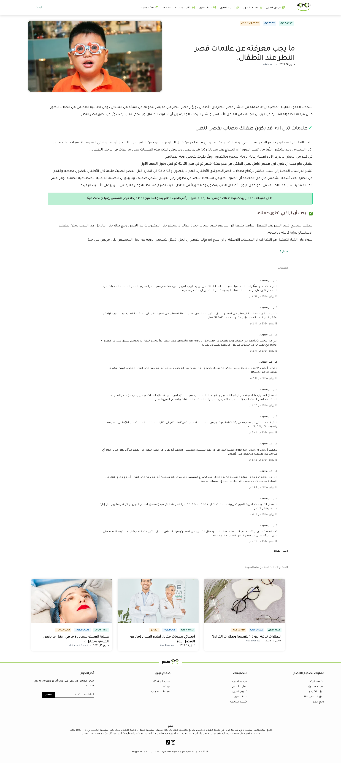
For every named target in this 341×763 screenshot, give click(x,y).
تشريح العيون (228, 8)
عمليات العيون (251, 8)
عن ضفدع (165, 686)
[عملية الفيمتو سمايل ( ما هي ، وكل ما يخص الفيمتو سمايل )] (71, 622)
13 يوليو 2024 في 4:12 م (263, 542)
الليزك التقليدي (316, 691)
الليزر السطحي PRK (314, 697)
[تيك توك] (167, 743)
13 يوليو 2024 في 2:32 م (263, 405)
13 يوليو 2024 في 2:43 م (263, 487)
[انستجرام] (173, 743)
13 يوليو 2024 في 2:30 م (263, 296)
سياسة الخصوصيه (160, 691)
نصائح (154, 630)
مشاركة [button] (284, 251)
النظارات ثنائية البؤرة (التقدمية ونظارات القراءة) (247, 637)
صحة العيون (206, 8)
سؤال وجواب (101, 630)
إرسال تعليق (280, 551)
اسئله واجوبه (148, 8)
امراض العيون (274, 8)
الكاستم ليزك (317, 681)
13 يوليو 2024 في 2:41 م (263, 433)
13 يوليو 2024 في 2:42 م (263, 460)
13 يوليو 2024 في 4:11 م (263, 514)
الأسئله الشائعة (238, 702)
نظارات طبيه (239, 630)
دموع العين (318, 702)
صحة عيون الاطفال (250, 23)
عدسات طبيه (256, 630)
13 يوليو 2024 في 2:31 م (263, 324)
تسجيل (48, 694)
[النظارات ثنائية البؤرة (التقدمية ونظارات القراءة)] (244, 622)
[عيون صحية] (304, 10)
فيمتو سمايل (63, 630)
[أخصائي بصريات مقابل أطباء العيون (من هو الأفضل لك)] (158, 622)
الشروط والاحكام (161, 681)
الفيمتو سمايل (316, 686)
